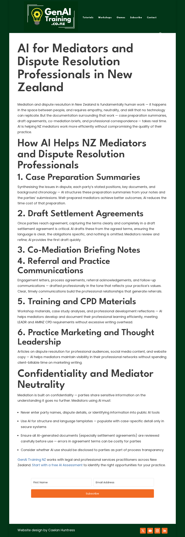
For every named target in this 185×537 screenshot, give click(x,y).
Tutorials (88, 17)
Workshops (105, 17)
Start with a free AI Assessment (57, 465)
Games (121, 17)
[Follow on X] (143, 531)
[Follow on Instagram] (157, 531)
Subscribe (136, 17)
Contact (151, 17)
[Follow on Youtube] (150, 531)
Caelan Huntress (61, 530)
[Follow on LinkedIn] (164, 531)
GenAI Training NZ (32, 459)
